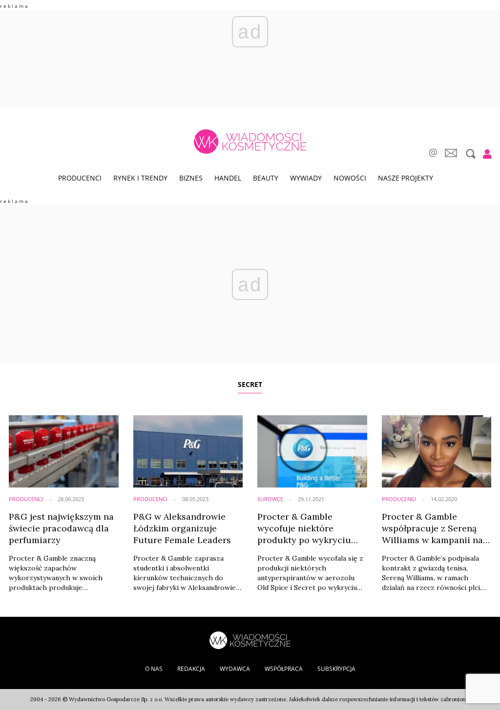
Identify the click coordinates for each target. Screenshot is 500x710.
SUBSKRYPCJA (336, 669)
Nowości (349, 178)
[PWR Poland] (250, 639)
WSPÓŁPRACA (284, 669)
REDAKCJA (191, 669)
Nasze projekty (405, 178)
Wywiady (306, 178)
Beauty (265, 178)
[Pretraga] (469, 154)
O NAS (154, 669)
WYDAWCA (235, 669)
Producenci (80, 178)
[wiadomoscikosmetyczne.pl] (250, 141)
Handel (227, 178)
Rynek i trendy (140, 178)
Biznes (191, 178)
